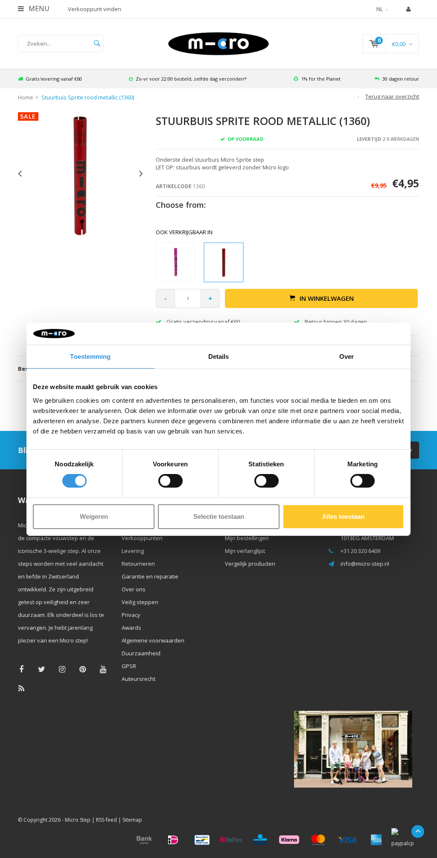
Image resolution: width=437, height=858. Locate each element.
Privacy (131, 615)
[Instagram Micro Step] (62, 669)
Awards (131, 627)
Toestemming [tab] (90, 356)
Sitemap (132, 819)
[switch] (170, 481)
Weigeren (94, 516)
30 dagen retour (400, 79)
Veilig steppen (140, 602)
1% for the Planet (321, 79)
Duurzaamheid (141, 653)
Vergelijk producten (250, 563)
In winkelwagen (327, 298)
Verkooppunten (142, 538)
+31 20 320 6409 (360, 551)
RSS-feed (106, 819)
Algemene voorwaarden (153, 640)
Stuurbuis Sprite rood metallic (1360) (87, 97)
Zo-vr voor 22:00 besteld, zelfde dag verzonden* (191, 79)
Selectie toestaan (218, 516)
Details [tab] (218, 356)
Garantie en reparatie (150, 576)
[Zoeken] (96, 43)
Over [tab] (346, 356)
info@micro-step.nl (365, 563)
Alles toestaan (343, 516)
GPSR (129, 666)
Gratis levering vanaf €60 (54, 79)
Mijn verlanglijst (245, 551)
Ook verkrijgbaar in (184, 232)
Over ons (134, 589)
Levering (133, 551)
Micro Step (77, 819)
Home (25, 97)
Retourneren (138, 563)
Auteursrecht (138, 679)
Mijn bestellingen (247, 538)
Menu (38, 8)
